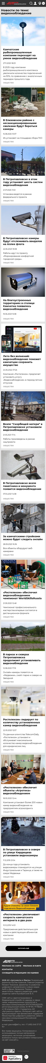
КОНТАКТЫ (7, 969)
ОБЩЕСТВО (8, 83)
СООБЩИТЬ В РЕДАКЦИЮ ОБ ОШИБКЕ (20, 973)
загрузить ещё (23, 948)
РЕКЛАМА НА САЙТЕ (11, 966)
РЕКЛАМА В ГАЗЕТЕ (32, 966)
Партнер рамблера (23, 1051)
